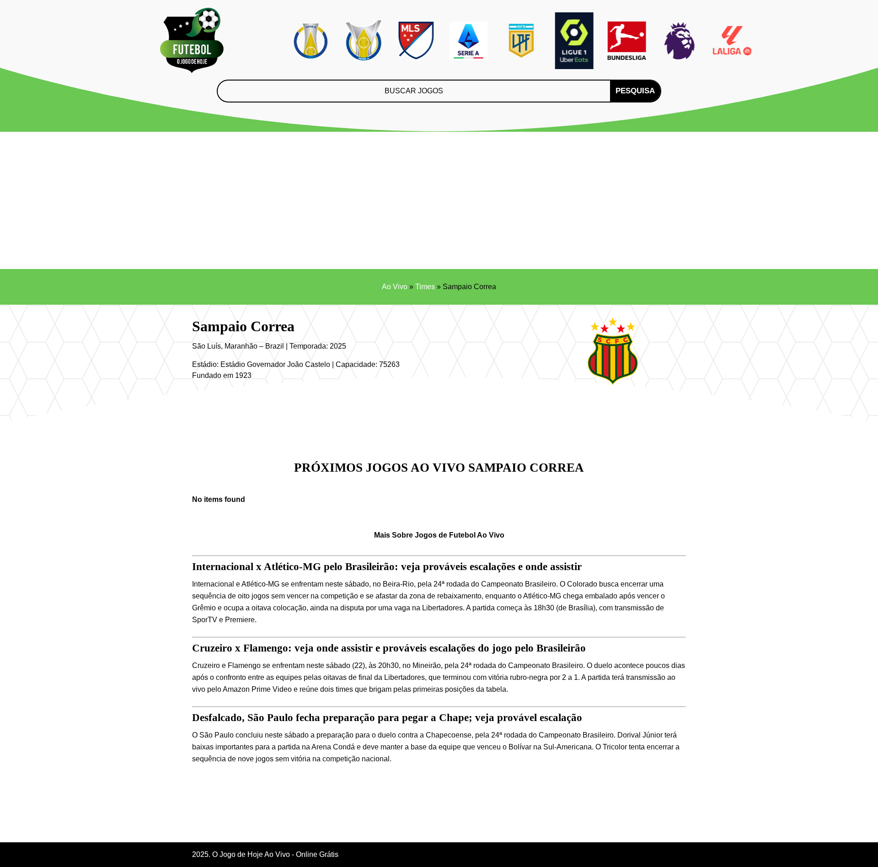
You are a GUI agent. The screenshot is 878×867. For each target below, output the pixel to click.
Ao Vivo (394, 287)
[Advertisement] (439, 200)
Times (425, 287)
